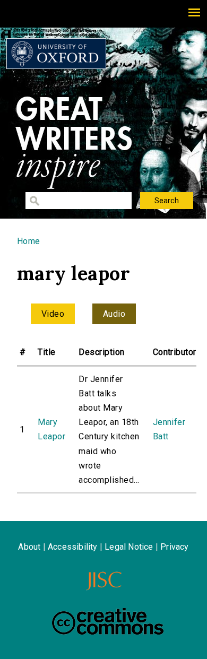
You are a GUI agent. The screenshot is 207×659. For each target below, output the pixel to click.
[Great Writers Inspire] (56, 53)
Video (52, 314)
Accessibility (73, 547)
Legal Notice (129, 547)
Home (28, 241)
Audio (114, 314)
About (29, 547)
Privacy (174, 547)
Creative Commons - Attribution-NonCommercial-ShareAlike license (107, 621)
